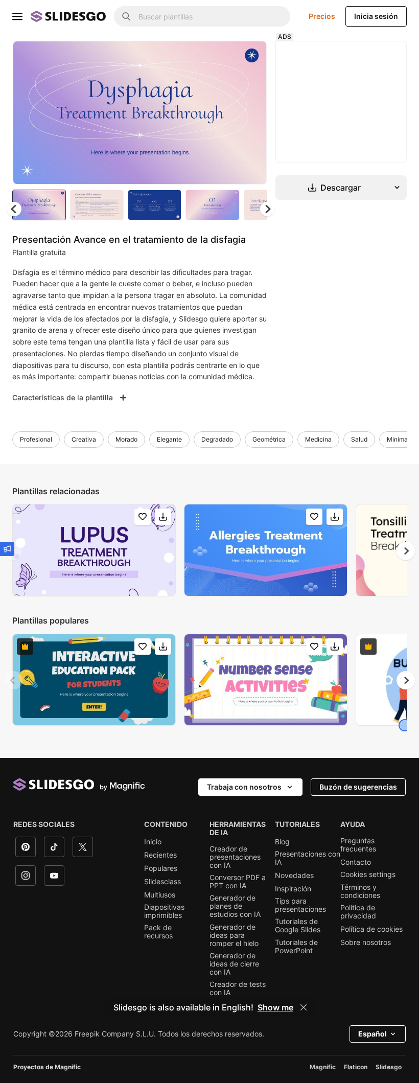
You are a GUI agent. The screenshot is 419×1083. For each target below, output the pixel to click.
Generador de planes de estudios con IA (235, 906)
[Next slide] (251, 112)
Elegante (169, 439)
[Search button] (126, 16)
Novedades (294, 875)
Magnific (323, 1067)
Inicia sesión (376, 16)
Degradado (217, 439)
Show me (275, 1007)
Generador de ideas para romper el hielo (234, 935)
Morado (126, 439)
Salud (359, 439)
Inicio (152, 842)
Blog (282, 842)
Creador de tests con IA (238, 988)
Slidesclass (162, 882)
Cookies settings (367, 874)
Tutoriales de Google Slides (297, 925)
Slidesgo (389, 1067)
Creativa (84, 439)
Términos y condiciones (360, 891)
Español (372, 1033)
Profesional (36, 439)
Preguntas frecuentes (358, 845)
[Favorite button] (223, 57)
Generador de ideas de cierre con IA (234, 964)
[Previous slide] (13, 680)
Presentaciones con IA (307, 858)
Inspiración (293, 889)
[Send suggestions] (7, 549)
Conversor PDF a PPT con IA (238, 881)
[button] (267, 209)
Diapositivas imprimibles (164, 911)
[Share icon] (249, 57)
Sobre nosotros (365, 942)
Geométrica (269, 439)
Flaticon (355, 1067)
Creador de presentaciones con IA (235, 857)
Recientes (160, 855)
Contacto (355, 862)
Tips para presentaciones (300, 905)
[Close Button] (303, 1007)
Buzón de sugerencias (358, 786)
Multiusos (159, 895)
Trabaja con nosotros (244, 786)
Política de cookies (371, 929)
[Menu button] (17, 16)
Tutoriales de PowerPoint (296, 946)
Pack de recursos (158, 932)
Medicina (318, 439)
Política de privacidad (358, 912)
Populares (160, 868)
